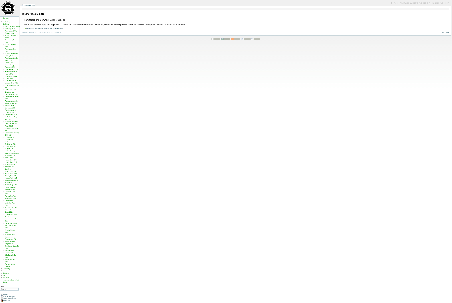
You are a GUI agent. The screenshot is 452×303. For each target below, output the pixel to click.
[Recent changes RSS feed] (235, 39)
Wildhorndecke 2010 (40, 9)
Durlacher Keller (10, 81)
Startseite (6, 18)
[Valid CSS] (245, 39)
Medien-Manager (8, 297)
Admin (5, 295)
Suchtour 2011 (10, 235)
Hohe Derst (9, 158)
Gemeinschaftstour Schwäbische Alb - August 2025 (11, 124)
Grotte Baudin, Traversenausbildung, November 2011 (12, 153)
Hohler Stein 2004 (11, 160)
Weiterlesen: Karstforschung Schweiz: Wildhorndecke (44, 28)
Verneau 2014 (9, 253)
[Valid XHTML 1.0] (255, 39)
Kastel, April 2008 (11, 176)
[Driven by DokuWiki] (225, 39)
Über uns (6, 273)
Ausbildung (6, 22)
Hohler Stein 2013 (11, 162)
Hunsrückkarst (10, 164)
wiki (4, 275)
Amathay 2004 (10, 28)
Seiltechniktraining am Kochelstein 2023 (11, 225)
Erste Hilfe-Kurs (10, 90)
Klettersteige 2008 (11, 185)
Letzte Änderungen (9, 299)
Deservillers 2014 (11, 76)
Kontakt (5, 282)
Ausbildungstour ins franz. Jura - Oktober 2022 (11, 60)
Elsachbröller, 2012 (11, 83)
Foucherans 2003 (11, 115)
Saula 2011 (8, 212)
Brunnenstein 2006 (11, 69)
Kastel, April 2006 (11, 171)
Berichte (6, 24)
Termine (5, 271)
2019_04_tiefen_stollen (13, 26)
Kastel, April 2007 (11, 173)
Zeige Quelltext (29, 5)
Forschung (6, 269)
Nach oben (445, 32)
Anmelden (6, 301)
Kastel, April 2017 (11, 178)
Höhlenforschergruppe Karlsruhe (420, 3)
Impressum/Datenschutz (11, 280)
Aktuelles (6, 278)
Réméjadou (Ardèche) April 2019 (10, 203)
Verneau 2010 (9, 250)
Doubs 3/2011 (9, 78)
